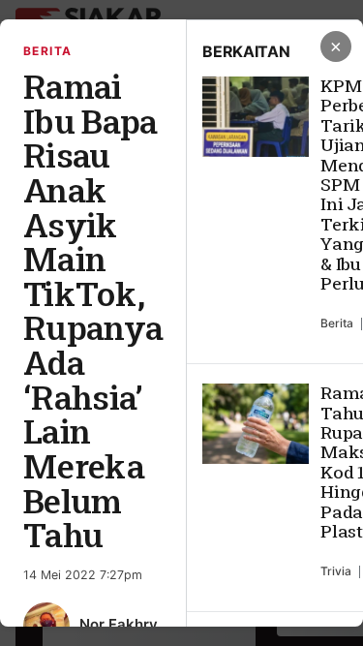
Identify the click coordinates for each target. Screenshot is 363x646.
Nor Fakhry (118, 624)
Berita (48, 51)
